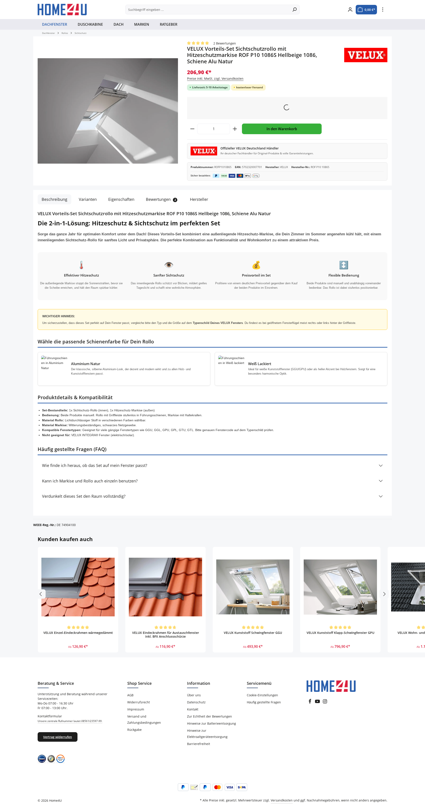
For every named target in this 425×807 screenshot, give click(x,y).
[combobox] (207, 9)
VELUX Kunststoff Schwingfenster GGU (253, 633)
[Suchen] (294, 9)
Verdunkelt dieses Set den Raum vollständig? (84, 496)
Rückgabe (134, 730)
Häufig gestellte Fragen (264, 702)
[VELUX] (365, 55)
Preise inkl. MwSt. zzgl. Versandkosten (215, 78)
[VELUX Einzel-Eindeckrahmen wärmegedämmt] (78, 587)
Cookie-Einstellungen (262, 695)
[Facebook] (310, 703)
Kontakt (192, 709)
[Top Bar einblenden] (382, 9)
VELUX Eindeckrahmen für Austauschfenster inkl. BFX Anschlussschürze (165, 635)
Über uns (194, 695)
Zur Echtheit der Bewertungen (209, 716)
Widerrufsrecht (138, 702)
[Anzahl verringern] (192, 129)
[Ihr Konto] (350, 9)
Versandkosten (282, 800)
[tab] (54, 199)
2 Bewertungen (224, 43)
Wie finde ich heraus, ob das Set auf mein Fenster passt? (94, 465)
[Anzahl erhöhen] (235, 129)
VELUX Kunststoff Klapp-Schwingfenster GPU (340, 633)
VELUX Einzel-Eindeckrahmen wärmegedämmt (78, 633)
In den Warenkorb (282, 128)
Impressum (135, 709)
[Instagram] (325, 703)
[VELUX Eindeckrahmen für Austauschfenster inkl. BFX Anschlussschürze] (165, 587)
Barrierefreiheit (198, 744)
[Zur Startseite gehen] (62, 9)
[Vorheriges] (41, 594)
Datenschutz (196, 702)
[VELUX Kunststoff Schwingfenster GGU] (253, 587)
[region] (108, 111)
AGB (130, 695)
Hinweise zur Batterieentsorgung (211, 723)
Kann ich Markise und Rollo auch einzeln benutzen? (90, 481)
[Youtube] (318, 703)
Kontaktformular (70, 718)
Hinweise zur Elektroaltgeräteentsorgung (207, 733)
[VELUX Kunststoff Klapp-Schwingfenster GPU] (340, 587)
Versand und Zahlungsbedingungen (144, 719)
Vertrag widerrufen (57, 737)
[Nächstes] (384, 594)
